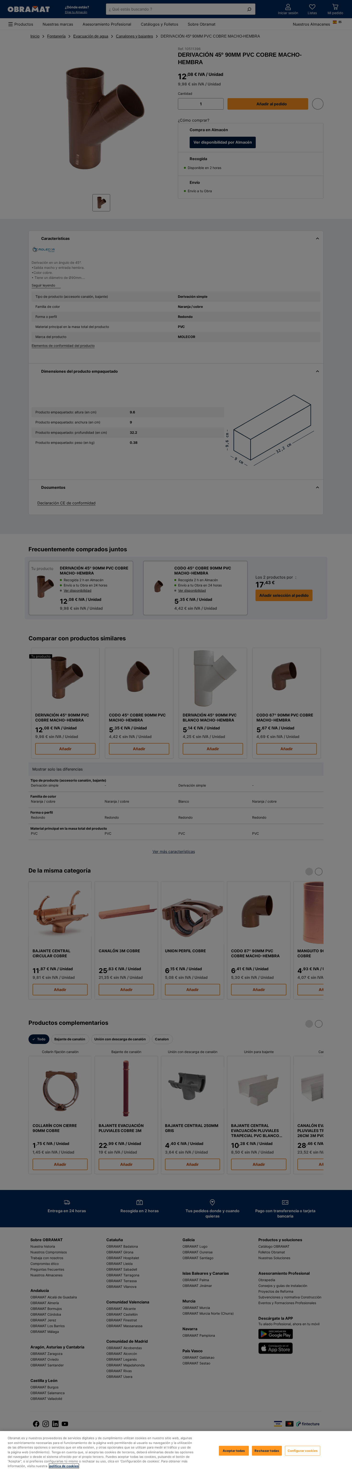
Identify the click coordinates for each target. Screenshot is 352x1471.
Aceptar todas (234, 1450)
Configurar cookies (303, 1450)
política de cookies (64, 1466)
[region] (176, 1451)
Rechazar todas (267, 1450)
